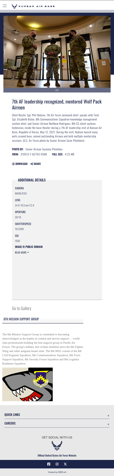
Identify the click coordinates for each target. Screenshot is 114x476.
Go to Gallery (21, 308)
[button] (5, 6)
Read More (21, 252)
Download (21, 164)
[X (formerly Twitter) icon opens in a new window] (65, 464)
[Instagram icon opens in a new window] (57, 464)
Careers (9, 423)
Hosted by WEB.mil (57, 472)
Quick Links (12, 414)
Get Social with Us (57, 437)
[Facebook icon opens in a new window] (48, 464)
